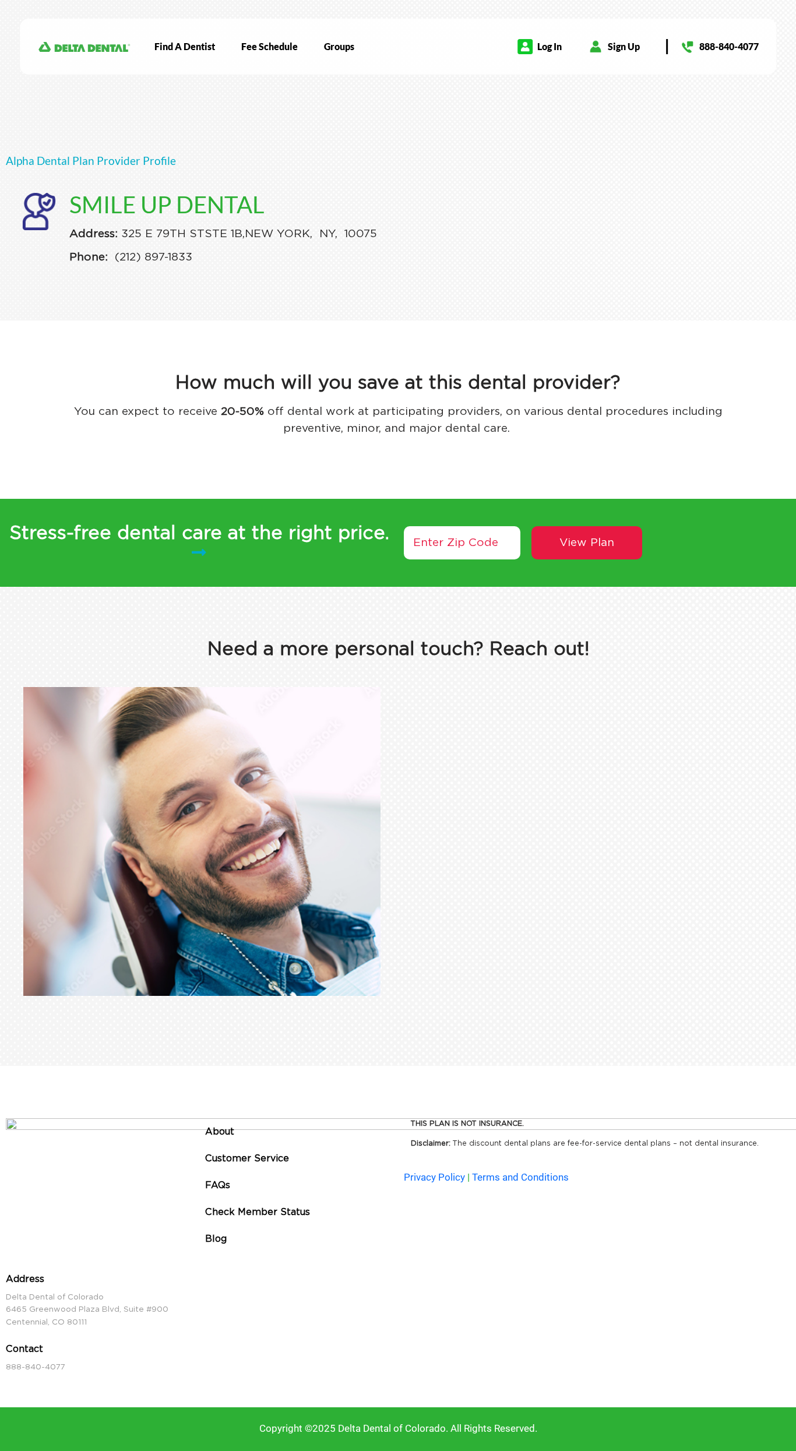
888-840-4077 (729, 46)
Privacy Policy (434, 1177)
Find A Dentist (184, 46)
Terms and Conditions (520, 1177)
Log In (549, 46)
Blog (216, 1238)
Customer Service (247, 1158)
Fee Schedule (269, 46)
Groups (339, 46)
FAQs (217, 1185)
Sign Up (624, 46)
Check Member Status (257, 1211)
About (219, 1131)
